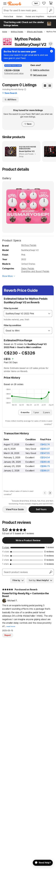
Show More (7, 276)
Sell (36, 3)
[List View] (50, 85)
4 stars (5, 551)
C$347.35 (45, 453)
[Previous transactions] (45, 493)
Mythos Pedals (28, 245)
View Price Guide (15, 509)
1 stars (5, 564)
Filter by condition (12, 325)
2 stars (5, 559)
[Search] (50, 10)
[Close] (51, 51)
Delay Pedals (27, 268)
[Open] (49, 313)
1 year (36, 412)
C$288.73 (45, 466)
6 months (25, 412)
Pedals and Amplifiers (35, 16)
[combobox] (25, 313)
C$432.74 (45, 444)
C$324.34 (45, 457)
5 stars (5, 547)
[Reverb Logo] (14, 3)
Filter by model (11, 308)
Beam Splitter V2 (26, 151)
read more (10, 626)
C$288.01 (44, 470)
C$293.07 (45, 448)
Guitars (19, 16)
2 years (46, 412)
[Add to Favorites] (50, 44)
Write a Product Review (28, 540)
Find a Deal (8, 16)
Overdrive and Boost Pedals (35, 271)
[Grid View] (45, 85)
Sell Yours (41, 509)
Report (7, 635)
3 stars (5, 555)
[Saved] (44, 3)
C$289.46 (45, 461)
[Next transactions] (50, 493)
